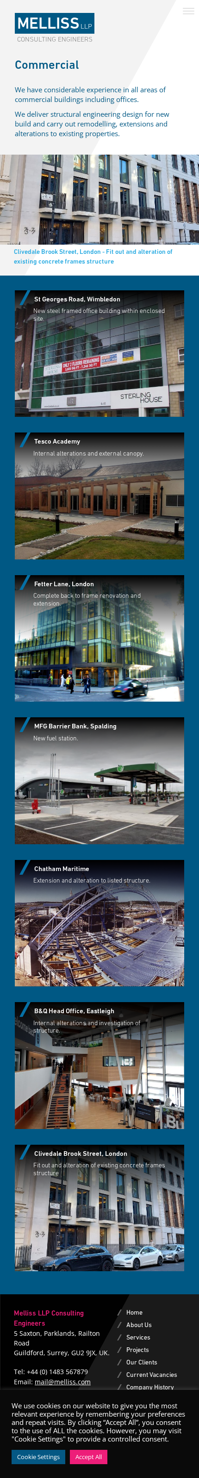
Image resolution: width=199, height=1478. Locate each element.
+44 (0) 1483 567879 (57, 1371)
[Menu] (188, 10)
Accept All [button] (88, 1457)
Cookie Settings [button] (38, 1457)
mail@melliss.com (63, 1381)
